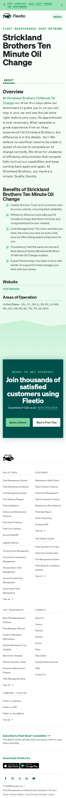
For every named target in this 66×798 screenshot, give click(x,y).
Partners (39, 630)
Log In (51, 794)
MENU (58, 17)
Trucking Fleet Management (16, 551)
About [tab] (9, 80)
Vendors (39, 637)
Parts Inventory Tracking (46, 486)
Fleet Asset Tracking (12, 522)
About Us (39, 618)
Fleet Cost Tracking (12, 528)
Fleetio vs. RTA (10, 707)
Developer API (41, 524)
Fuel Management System (15, 493)
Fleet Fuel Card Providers (46, 553)
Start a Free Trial (46, 422)
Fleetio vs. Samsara (12, 701)
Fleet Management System (15, 480)
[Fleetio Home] (14, 16)
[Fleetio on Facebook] (5, 778)
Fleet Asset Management (46, 493)
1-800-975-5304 (47, 407)
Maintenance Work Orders (47, 480)
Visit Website (11, 289)
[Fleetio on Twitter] (20, 778)
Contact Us (40, 674)
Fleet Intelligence (11, 505)
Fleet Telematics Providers (47, 546)
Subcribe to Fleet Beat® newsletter (26, 736)
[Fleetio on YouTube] (34, 778)
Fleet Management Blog (14, 678)
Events (38, 643)
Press (37, 649)
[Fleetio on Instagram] (12, 778)
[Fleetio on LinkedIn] (27, 778)
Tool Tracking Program (13, 499)
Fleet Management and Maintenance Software (25, 790)
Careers (38, 624)
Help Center (40, 655)
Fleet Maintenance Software (16, 486)
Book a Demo (18, 422)
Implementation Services (46, 662)
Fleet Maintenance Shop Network (32, 29)
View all (8, 599)
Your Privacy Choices (36, 794)
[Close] (61, 5)
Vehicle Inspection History (47, 499)
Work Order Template (12, 655)
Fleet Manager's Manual (14, 628)
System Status (17, 794)
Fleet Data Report (43, 512)
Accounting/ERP (10, 535)
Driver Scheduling (43, 518)
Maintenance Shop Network (48, 505)
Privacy (52, 790)
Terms (6, 794)
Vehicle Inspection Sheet (14, 662)
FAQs (37, 668)
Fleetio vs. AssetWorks (13, 713)
